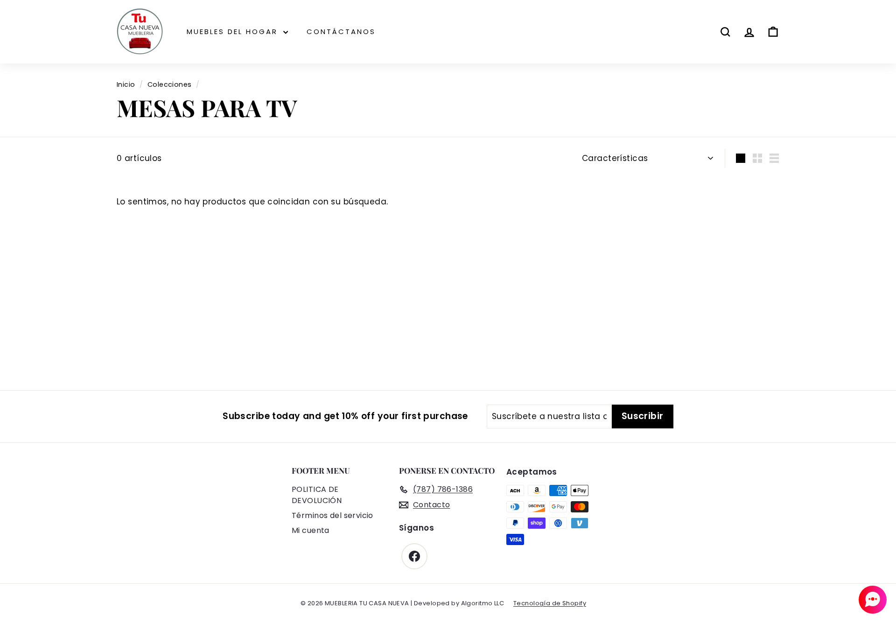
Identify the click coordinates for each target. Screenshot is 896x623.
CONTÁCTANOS (341, 31)
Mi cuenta (310, 530)
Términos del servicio (332, 515)
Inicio (126, 84)
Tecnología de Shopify (549, 603)
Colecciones (169, 84)
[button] (873, 600)
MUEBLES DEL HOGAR (234, 31)
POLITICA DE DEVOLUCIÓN (317, 495)
